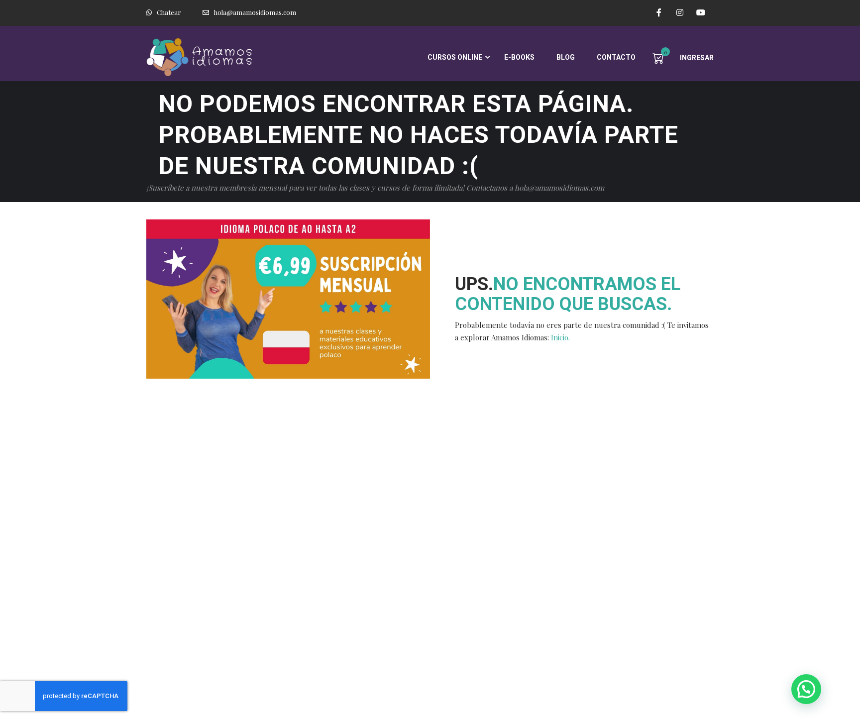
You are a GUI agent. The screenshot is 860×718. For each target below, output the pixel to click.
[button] (806, 689)
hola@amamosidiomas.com (255, 12)
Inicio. (560, 337)
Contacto (616, 57)
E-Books (519, 57)
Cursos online (455, 57)
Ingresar (697, 58)
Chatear (169, 12)
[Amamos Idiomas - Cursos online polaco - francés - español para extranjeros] (201, 57)
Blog (565, 57)
